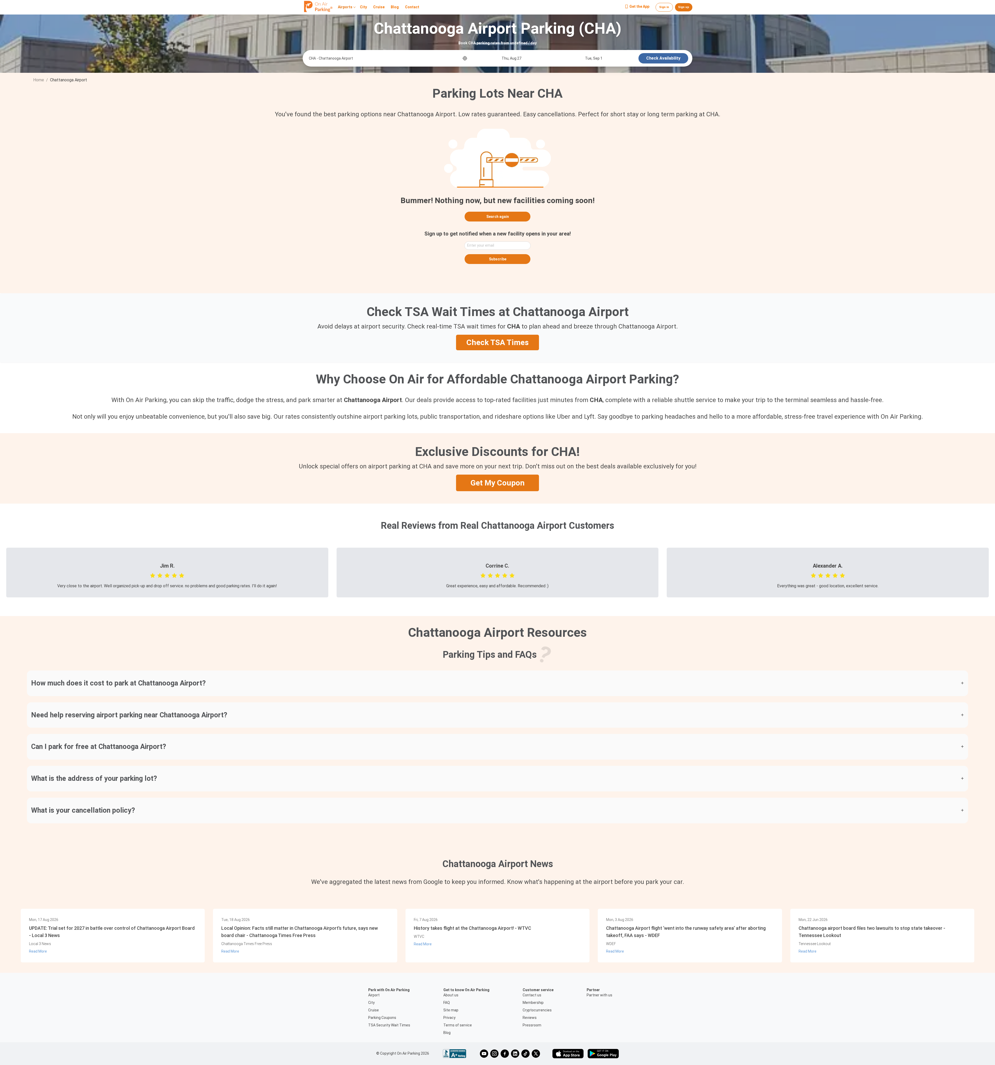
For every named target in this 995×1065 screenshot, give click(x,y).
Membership (533, 1002)
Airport (374, 995)
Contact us (532, 995)
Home (38, 79)
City (363, 7)
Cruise (379, 7)
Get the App (639, 7)
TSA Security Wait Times (389, 1025)
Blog (395, 7)
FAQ (446, 1002)
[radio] (152, 575)
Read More (38, 951)
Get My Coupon (498, 482)
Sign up (683, 7)
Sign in (664, 7)
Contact (412, 7)
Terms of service (457, 1025)
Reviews (530, 1018)
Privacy (449, 1018)
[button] (497, 683)
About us (450, 995)
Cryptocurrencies (537, 1010)
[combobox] (385, 58)
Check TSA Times (497, 342)
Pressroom (532, 1025)
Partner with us (599, 995)
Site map (450, 1010)
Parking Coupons (382, 1018)
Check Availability (663, 58)
